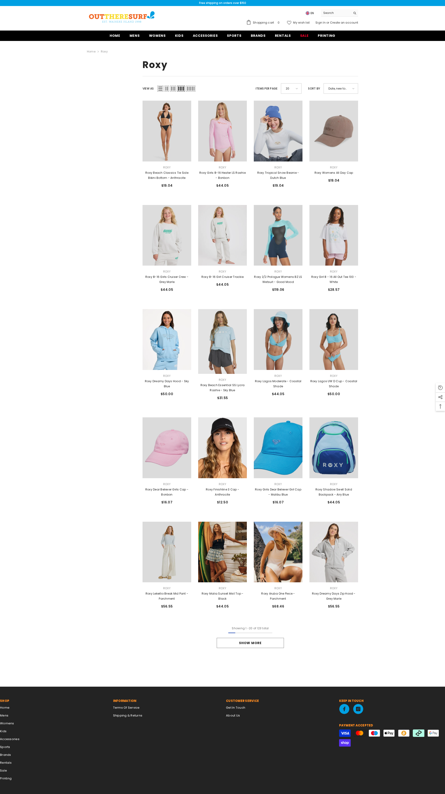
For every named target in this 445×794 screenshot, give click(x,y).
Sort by (314, 88)
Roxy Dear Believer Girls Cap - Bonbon (166, 491)
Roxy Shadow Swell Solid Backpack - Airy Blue (333, 491)
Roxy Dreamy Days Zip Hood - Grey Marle (333, 596)
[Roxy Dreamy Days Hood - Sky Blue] (167, 339)
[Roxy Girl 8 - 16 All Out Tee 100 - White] (333, 235)
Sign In (320, 23)
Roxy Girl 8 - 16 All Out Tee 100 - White (333, 279)
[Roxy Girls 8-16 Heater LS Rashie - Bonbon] (222, 131)
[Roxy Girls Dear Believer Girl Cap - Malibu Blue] (278, 447)
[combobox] (336, 12)
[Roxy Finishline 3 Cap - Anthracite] (222, 447)
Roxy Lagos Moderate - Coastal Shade (278, 383)
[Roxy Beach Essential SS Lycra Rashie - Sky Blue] (222, 341)
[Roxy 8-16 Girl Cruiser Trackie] (222, 235)
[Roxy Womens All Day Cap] (333, 131)
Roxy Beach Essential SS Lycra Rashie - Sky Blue (222, 387)
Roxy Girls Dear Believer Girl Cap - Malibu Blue (278, 491)
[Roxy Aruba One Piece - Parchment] (278, 552)
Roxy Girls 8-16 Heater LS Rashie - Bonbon (222, 175)
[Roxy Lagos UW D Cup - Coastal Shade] (333, 339)
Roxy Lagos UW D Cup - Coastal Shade (333, 383)
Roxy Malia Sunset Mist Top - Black (223, 596)
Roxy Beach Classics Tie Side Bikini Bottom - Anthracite (166, 175)
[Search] (339, 13)
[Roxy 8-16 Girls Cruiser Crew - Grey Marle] (167, 235)
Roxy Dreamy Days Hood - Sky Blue (167, 383)
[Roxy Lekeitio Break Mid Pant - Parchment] (167, 552)
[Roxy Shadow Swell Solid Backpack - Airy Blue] (333, 447)
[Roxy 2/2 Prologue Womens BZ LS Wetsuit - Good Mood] (278, 235)
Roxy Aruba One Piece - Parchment (278, 596)
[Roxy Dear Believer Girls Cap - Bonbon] (167, 447)
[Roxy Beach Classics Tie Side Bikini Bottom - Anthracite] (167, 131)
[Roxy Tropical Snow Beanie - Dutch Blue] (278, 131)
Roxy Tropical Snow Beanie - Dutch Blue (278, 175)
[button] (160, 89)
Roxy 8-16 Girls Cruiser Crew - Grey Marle (166, 279)
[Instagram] (358, 709)
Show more (250, 643)
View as (148, 88)
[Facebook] (344, 709)
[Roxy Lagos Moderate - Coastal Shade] (278, 339)
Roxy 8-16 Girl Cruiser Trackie (222, 277)
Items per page (266, 88)
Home (91, 51)
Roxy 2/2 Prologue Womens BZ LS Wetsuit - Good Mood (278, 279)
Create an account (344, 23)
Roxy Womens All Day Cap (334, 173)
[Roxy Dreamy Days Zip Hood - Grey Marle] (333, 552)
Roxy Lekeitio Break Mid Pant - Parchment (167, 596)
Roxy (104, 51)
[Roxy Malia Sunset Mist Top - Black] (222, 552)
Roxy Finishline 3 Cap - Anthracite (222, 491)
